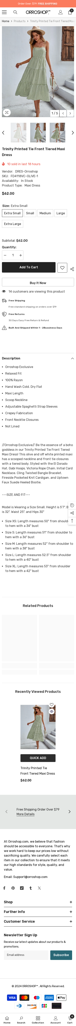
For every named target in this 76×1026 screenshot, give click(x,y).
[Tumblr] (31, 888)
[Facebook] (4, 888)
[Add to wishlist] (62, 268)
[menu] (4, 12)
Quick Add (38, 758)
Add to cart (28, 267)
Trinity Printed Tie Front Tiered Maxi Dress (37, 770)
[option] (38, 71)
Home (5, 21)
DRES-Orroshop (26, 171)
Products (20, 21)
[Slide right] (69, 812)
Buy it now (38, 283)
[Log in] (60, 12)
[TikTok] (22, 888)
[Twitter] (39, 888)
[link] (19, 665)
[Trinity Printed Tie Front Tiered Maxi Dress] (38, 727)
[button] (63, 113)
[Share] (70, 268)
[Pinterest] (13, 888)
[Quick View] (52, 711)
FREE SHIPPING (47, 3)
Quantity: (9, 247)
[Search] (15, 12)
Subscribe (61, 955)
